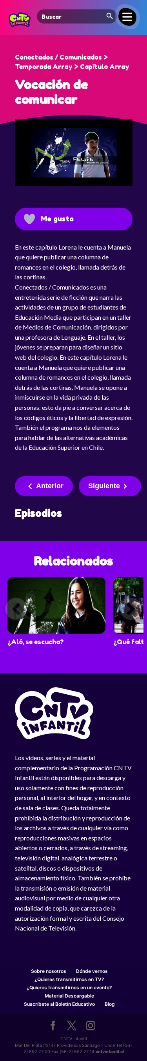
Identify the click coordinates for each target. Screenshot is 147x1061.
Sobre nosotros (48, 971)
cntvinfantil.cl (110, 1051)
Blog (110, 1004)
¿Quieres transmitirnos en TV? (69, 979)
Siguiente (104, 486)
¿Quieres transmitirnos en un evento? (69, 987)
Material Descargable (69, 996)
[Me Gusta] (29, 219)
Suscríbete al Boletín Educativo (59, 1004)
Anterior (50, 486)
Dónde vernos (92, 971)
